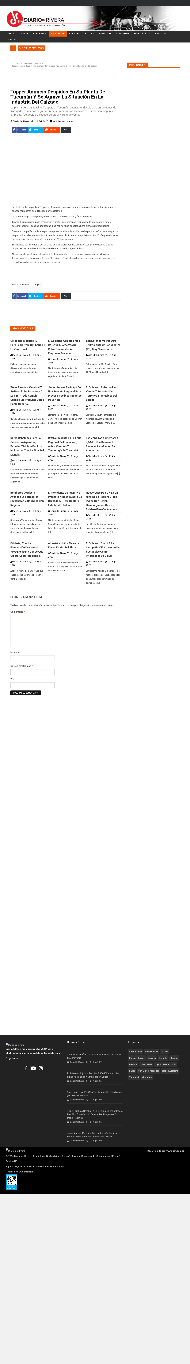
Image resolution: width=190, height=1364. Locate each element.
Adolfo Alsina (135, 1051)
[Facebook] (26, 1068)
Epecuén (152, 1058)
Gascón (174, 1058)
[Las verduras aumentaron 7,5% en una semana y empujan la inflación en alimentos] (103, 433)
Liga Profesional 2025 (165, 1064)
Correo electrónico (21, 666)
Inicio (11, 34)
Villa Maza (147, 1077)
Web (12, 679)
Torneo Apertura (170, 1071)
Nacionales (57, 34)
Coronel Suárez (137, 1058)
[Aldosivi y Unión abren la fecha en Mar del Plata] (65, 538)
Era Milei (163, 1058)
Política (89, 34)
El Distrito (122, 34)
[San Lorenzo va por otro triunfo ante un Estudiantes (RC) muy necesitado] (103, 336)
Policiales (105, 34)
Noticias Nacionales (32, 64)
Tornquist (134, 1077)
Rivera (132, 1071)
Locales (23, 34)
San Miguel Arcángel (148, 1071)
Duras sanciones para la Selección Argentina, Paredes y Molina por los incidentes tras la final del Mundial (27, 446)
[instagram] (41, 1068)
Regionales (39, 34)
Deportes (74, 34)
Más (66, 130)
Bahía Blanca (151, 1051)
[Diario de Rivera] (94, 18)
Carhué (164, 1051)
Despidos (25, 284)
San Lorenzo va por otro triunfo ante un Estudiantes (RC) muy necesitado (103, 345)
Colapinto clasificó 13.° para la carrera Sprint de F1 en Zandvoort (27, 345)
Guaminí (133, 1064)
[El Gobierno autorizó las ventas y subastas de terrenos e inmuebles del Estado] (103, 382)
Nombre (15, 652)
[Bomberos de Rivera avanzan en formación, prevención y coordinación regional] (27, 488)
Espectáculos (142, 34)
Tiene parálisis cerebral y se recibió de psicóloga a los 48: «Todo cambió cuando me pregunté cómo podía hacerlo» (27, 395)
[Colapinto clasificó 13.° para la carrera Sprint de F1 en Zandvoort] (27, 336)
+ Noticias (161, 34)
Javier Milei (146, 1064)
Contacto (13, 39)
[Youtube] (33, 1068)
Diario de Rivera (21, 121)
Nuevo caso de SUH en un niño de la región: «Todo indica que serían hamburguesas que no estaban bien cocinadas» (102, 501)
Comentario (17, 611)
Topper (36, 284)
